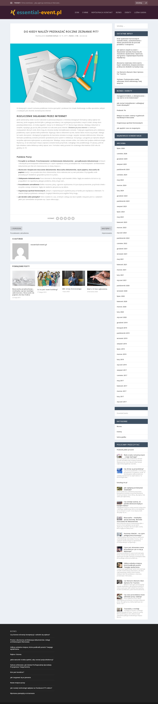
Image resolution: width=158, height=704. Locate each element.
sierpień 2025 (122, 164)
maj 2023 (120, 217)
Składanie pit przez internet (77, 127)
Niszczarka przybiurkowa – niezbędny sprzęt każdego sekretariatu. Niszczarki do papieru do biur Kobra (23, 292)
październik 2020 (123, 286)
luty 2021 (120, 275)
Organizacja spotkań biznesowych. (31, 191)
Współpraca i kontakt (102, 13)
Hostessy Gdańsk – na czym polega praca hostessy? (134, 534)
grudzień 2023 (122, 196)
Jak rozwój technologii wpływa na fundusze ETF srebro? (31, 688)
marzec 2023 (121, 227)
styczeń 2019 (122, 365)
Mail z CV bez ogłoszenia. (97, 289)
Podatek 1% (121, 110)
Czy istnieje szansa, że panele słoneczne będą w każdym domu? (129, 504)
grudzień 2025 (122, 159)
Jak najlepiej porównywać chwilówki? (133, 489)
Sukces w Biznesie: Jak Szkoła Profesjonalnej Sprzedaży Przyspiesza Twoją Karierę (30, 666)
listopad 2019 (122, 328)
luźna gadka (140, 13)
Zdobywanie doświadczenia (29, 178)
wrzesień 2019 (122, 338)
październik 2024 (123, 169)
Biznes (119, 13)
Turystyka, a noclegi (131, 609)
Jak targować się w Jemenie (20, 677)
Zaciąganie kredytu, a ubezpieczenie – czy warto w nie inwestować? (131, 97)
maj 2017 (120, 381)
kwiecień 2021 (122, 264)
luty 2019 (120, 359)
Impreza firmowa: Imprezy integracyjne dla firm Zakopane (41, 3)
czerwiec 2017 (122, 375)
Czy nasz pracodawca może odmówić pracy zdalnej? (134, 596)
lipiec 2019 (121, 349)
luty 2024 (120, 191)
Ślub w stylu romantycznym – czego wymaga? (134, 456)
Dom (77, 13)
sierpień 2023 (122, 206)
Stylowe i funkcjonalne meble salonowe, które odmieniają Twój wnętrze (129, 81)
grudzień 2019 (122, 323)
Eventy (128, 13)
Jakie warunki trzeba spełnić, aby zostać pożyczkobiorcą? (31, 660)
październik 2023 (123, 201)
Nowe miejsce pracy (17, 683)
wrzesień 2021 (122, 254)
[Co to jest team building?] (48, 278)
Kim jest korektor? (17, 672)
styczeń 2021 (122, 280)
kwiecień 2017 (122, 386)
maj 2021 (120, 259)
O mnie (85, 13)
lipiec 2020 (121, 296)
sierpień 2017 (122, 370)
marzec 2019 (121, 354)
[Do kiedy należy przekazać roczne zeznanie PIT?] (61, 73)
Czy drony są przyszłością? (134, 469)
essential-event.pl (52, 36)
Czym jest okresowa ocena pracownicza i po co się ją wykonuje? (134, 549)
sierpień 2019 (122, 344)
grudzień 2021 (122, 249)
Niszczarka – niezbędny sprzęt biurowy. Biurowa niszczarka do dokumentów (129, 519)
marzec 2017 (121, 391)
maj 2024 (120, 180)
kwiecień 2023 (122, 222)
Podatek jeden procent (125, 450)
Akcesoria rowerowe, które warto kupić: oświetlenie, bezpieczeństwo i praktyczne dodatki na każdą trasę (130, 65)
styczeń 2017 (122, 402)
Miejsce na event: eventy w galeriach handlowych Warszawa (130, 117)
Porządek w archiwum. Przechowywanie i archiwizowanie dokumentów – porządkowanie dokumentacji (58, 161)
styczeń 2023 (122, 233)
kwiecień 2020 (122, 301)
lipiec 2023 (121, 212)
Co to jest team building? (47, 289)
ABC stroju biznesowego (71, 289)
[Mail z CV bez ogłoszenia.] (98, 278)
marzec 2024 (121, 185)
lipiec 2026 (121, 148)
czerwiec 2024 (122, 175)
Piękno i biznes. (16, 654)
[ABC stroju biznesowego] (73, 278)
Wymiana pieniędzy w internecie (22, 693)
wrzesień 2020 (122, 291)
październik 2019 (123, 333)
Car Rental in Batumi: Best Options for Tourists (130, 73)
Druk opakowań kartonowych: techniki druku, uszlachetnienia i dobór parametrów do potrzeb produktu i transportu (129, 42)
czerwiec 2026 (122, 154)
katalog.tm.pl (122, 482)
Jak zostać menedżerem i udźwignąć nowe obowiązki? (130, 104)
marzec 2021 (121, 270)
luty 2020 (120, 312)
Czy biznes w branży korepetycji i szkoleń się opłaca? (30, 635)
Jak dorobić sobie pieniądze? (29, 197)
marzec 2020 (121, 307)
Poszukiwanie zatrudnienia (28, 184)
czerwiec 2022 (122, 243)
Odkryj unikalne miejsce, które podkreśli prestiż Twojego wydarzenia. (133, 565)
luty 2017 (120, 396)
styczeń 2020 (122, 317)
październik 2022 (123, 238)
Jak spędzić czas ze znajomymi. (128, 128)
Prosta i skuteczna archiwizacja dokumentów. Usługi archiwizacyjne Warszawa (30, 641)
